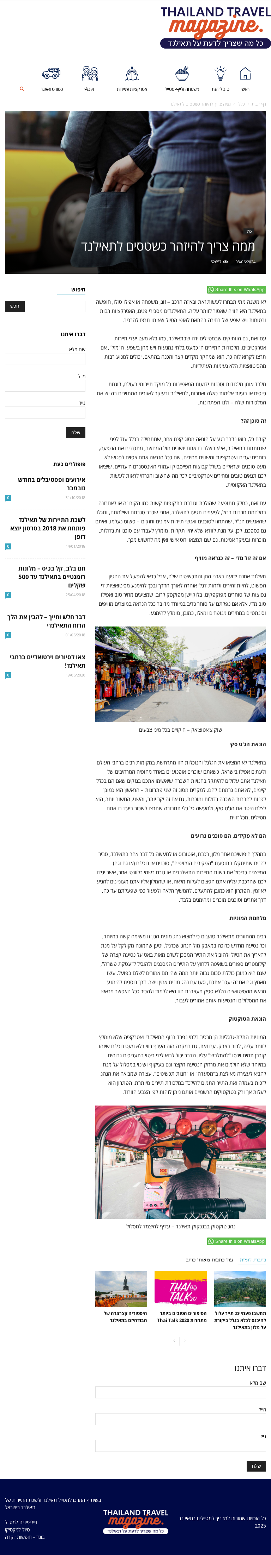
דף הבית (259, 104)
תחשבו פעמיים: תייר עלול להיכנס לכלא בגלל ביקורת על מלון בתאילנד (240, 1320)
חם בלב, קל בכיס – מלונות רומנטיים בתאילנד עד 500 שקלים (51, 576)
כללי (241, 104)
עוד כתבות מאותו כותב (209, 1260)
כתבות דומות (253, 1260)
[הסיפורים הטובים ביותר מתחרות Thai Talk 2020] (180, 1289)
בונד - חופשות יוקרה (24, 1537)
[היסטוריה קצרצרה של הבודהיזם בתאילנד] (121, 1289)
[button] (22, 89)
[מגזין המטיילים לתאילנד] (215, 28)
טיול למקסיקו (17, 1529)
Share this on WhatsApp (240, 289)
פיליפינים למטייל (21, 1522)
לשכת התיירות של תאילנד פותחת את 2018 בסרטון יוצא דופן (47, 528)
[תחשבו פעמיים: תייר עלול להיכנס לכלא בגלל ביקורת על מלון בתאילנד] (240, 1289)
